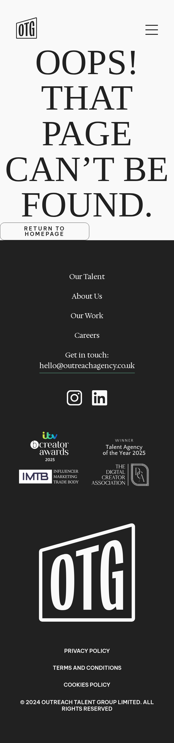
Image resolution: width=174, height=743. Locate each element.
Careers (87, 335)
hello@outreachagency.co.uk (87, 365)
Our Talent (87, 276)
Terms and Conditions (87, 668)
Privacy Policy (87, 651)
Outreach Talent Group (26, 28)
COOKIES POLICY (87, 685)
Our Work (87, 315)
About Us (87, 296)
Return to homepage (44, 231)
